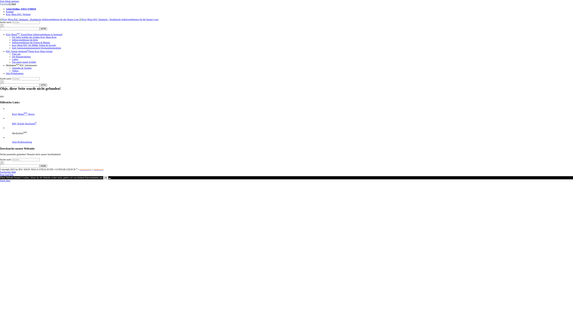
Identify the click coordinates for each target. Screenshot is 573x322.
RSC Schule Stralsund (24, 123)
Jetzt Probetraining (22, 142)
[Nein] (109, 178)
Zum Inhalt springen (9, 1)
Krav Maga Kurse (23, 114)
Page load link (6, 175)
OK (105, 178)
